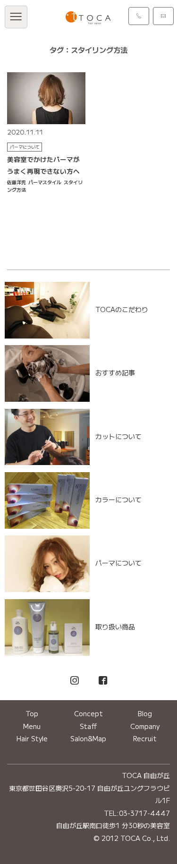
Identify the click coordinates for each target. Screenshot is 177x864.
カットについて (118, 435)
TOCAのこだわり (121, 309)
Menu (32, 726)
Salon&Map (88, 738)
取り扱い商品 (115, 626)
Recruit (145, 738)
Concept (88, 713)
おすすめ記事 (115, 372)
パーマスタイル (44, 182)
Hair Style (32, 738)
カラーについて (118, 499)
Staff (88, 726)
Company (145, 726)
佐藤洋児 (16, 182)
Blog (145, 713)
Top (31, 713)
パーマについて (25, 147)
